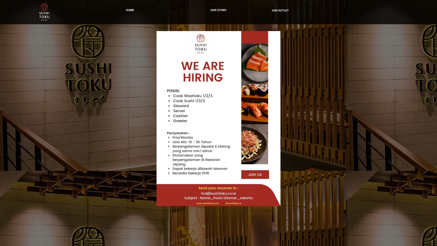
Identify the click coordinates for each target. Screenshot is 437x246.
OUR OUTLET (280, 10)
